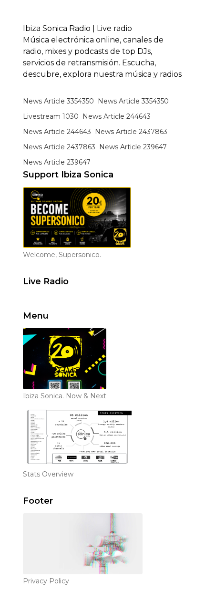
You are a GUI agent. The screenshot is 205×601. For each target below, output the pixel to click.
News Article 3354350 (58, 101)
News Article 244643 (116, 116)
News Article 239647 (133, 147)
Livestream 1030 (51, 116)
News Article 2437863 (131, 131)
